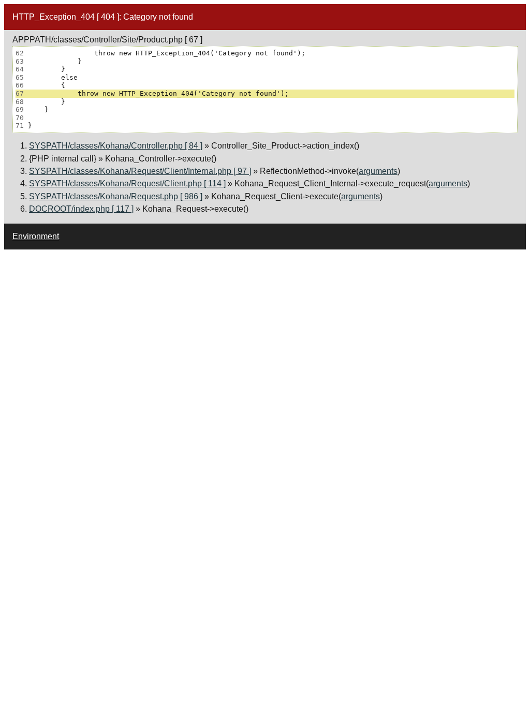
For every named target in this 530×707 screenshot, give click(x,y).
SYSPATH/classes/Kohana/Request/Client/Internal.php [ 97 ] (140, 171)
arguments (378, 171)
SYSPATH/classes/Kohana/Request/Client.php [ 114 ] (127, 183)
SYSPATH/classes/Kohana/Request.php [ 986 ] (115, 196)
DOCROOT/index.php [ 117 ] (81, 208)
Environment (35, 236)
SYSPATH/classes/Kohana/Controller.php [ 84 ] (115, 145)
